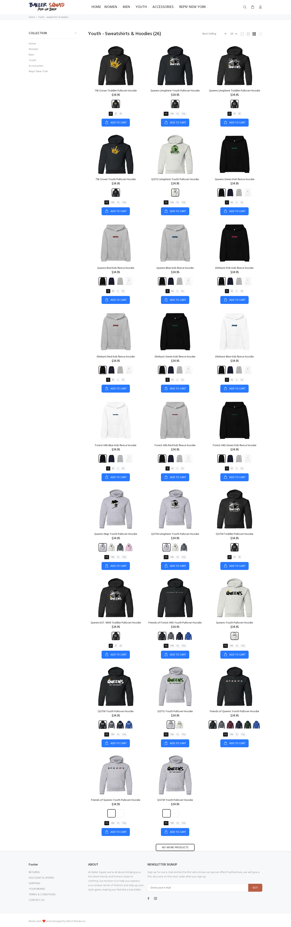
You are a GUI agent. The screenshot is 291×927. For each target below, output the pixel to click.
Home (32, 17)
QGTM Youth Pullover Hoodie (116, 711)
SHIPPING (34, 883)
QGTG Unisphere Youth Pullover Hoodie (175, 179)
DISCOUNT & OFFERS (41, 878)
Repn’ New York (38, 71)
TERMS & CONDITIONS (42, 894)
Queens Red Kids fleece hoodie (115, 268)
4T (121, 114)
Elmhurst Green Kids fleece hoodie (175, 356)
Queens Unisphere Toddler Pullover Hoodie (234, 90)
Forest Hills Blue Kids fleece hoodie (115, 445)
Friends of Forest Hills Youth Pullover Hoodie (175, 623)
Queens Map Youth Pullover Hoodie (115, 534)
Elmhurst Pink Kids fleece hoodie (234, 268)
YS (166, 114)
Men (31, 55)
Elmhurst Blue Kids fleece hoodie (234, 356)
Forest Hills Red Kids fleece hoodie (175, 445)
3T (116, 114)
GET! (255, 888)
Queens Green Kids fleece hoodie (234, 179)
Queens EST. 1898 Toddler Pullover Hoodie (116, 623)
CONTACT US (37, 900)
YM (172, 114)
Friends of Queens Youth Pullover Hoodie (234, 711)
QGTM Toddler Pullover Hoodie (234, 534)
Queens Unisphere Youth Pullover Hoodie (175, 90)
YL (177, 114)
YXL (184, 114)
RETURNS (34, 872)
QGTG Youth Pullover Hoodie (175, 711)
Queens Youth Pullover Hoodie (234, 623)
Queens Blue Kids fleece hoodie (175, 268)
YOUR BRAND (37, 889)
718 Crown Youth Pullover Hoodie (116, 179)
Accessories (36, 66)
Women (33, 49)
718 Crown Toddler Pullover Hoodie (116, 90)
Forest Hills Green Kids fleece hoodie (234, 445)
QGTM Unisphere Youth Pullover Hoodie (175, 534)
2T (111, 114)
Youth (32, 60)
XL (242, 203)
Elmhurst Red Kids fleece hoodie (116, 356)
